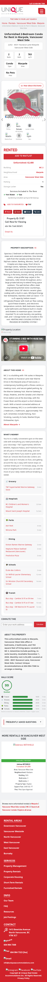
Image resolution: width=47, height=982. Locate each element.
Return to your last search (24, 19)
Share (9, 212)
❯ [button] (45, 119)
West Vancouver (12, 842)
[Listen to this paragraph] (23, 370)
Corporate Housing (13, 877)
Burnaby (8, 853)
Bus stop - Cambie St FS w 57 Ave (19, 602)
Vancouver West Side (26, 23)
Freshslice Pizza (12, 555)
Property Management (15, 866)
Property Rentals (12, 871)
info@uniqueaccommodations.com (19, 963)
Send (18, 212)
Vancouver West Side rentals (13, 807)
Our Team (9, 900)
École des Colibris (13, 570)
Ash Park (9, 525)
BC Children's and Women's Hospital (17, 505)
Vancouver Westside (14, 831)
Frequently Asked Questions (23, 722)
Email (28, 212)
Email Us (9, 232)
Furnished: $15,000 (24, 767)
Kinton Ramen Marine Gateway (19, 544)
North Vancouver (12, 837)
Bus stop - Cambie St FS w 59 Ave (19, 598)
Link (38, 212)
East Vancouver (11, 848)
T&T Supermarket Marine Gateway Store (20, 488)
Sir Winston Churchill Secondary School (19, 582)
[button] (6, 104)
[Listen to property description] (35, 248)
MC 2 (41, 167)
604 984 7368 (37, 4)
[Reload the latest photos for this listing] (42, 121)
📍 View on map (6, 332)
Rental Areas (13, 820)
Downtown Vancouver (15, 825)
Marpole (40, 23)
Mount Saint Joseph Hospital (18, 511)
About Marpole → (12, 424)
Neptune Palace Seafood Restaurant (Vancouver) (16, 550)
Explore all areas (24, 810)
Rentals (12, 23)
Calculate (39, 624)
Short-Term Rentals (13, 882)
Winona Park (11, 530)
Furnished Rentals (13, 888)
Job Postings (10, 917)
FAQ (6, 906)
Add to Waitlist (23, 156)
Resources (9, 911)
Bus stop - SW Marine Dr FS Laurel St (20, 608)
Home (4, 23)
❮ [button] (2, 119)
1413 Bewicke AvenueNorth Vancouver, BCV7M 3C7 (19, 932)
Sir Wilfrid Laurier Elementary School (18, 575)
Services (9, 860)
